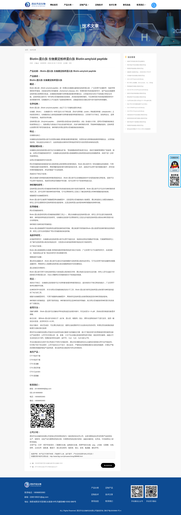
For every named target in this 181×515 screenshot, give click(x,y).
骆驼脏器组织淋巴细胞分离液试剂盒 (137, 118)
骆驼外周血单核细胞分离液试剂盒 (136, 93)
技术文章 (113, 4)
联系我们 (140, 4)
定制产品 (83, 4)
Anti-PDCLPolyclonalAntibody (135, 111)
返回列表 (109, 465)
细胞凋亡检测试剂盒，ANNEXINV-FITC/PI (139, 72)
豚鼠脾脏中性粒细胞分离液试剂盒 (136, 97)
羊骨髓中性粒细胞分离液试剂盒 (136, 75)
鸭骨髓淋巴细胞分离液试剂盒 (135, 86)
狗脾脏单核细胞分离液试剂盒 (135, 125)
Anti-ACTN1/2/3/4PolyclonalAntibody (137, 90)
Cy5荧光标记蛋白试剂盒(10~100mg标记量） (139, 100)
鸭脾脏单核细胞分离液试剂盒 (135, 68)
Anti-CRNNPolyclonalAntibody (136, 107)
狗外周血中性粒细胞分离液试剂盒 (136, 65)
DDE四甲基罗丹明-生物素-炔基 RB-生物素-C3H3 (49, 463)
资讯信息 (126, 4)
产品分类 (68, 4)
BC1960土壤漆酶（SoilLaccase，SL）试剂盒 (140, 82)
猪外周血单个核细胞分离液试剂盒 (136, 122)
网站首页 (54, 4)
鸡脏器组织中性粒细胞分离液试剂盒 (137, 114)
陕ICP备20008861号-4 (112, 510)
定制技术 (99, 4)
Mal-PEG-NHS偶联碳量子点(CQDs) (137, 104)
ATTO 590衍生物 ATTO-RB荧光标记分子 (46, 467)
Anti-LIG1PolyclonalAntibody (135, 79)
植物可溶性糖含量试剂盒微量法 (136, 61)
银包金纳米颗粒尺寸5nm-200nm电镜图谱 (138, 129)
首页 (26, 50)
